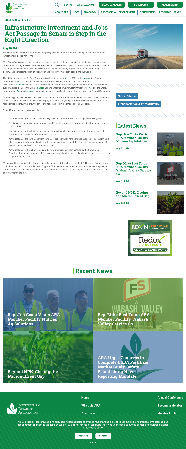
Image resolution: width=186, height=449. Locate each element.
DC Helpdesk (141, 5)
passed (87, 78)
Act (66, 78)
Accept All (83, 436)
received (31, 91)
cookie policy (96, 427)
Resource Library (170, 12)
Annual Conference (170, 397)
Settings (103, 436)
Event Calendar (85, 5)
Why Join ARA (90, 405)
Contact (69, 5)
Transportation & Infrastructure (139, 104)
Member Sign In (170, 5)
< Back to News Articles (17, 20)
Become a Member (112, 5)
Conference (147, 12)
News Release (127, 96)
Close (93, 442)
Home (85, 397)
